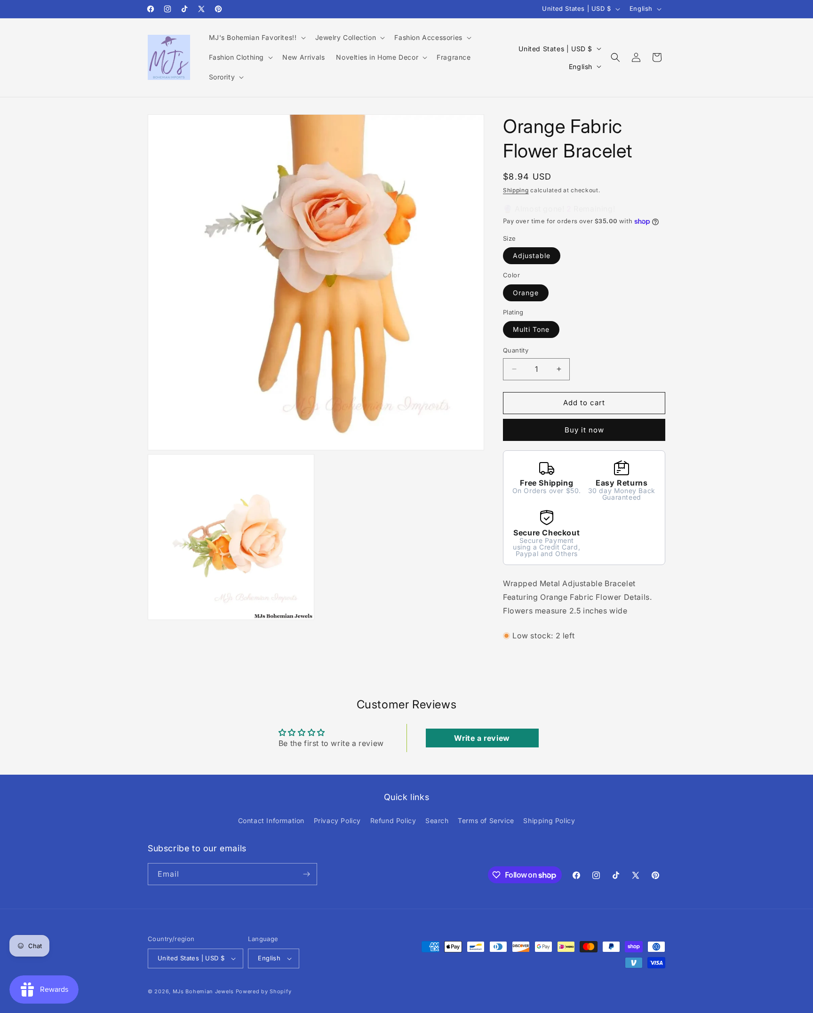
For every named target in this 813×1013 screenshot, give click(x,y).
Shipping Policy (549, 821)
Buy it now (584, 429)
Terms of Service (486, 821)
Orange (526, 293)
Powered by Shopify (264, 991)
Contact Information (271, 821)
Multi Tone (531, 329)
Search (437, 821)
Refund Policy (393, 821)
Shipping (516, 190)
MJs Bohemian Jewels (203, 991)
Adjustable (531, 255)
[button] (256, 37)
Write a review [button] (482, 738)
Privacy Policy (337, 821)
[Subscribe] (306, 874)
